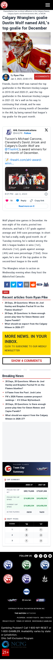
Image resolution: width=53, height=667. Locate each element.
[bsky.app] (20, 284)
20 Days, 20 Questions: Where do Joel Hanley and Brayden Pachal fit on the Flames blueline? (24, 385)
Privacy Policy (9, 621)
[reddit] (33, 284)
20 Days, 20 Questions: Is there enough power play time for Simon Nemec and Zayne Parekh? (25, 408)
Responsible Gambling (42, 621)
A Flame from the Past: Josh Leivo (23, 392)
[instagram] (40, 556)
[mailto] (26, 284)
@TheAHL (12, 149)
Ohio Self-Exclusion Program (17, 638)
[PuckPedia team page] (46, 284)
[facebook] (7, 284)
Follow (27, 133)
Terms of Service (23, 621)
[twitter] (13, 284)
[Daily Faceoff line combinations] (39, 284)
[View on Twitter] (46, 131)
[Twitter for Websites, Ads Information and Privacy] (46, 194)
